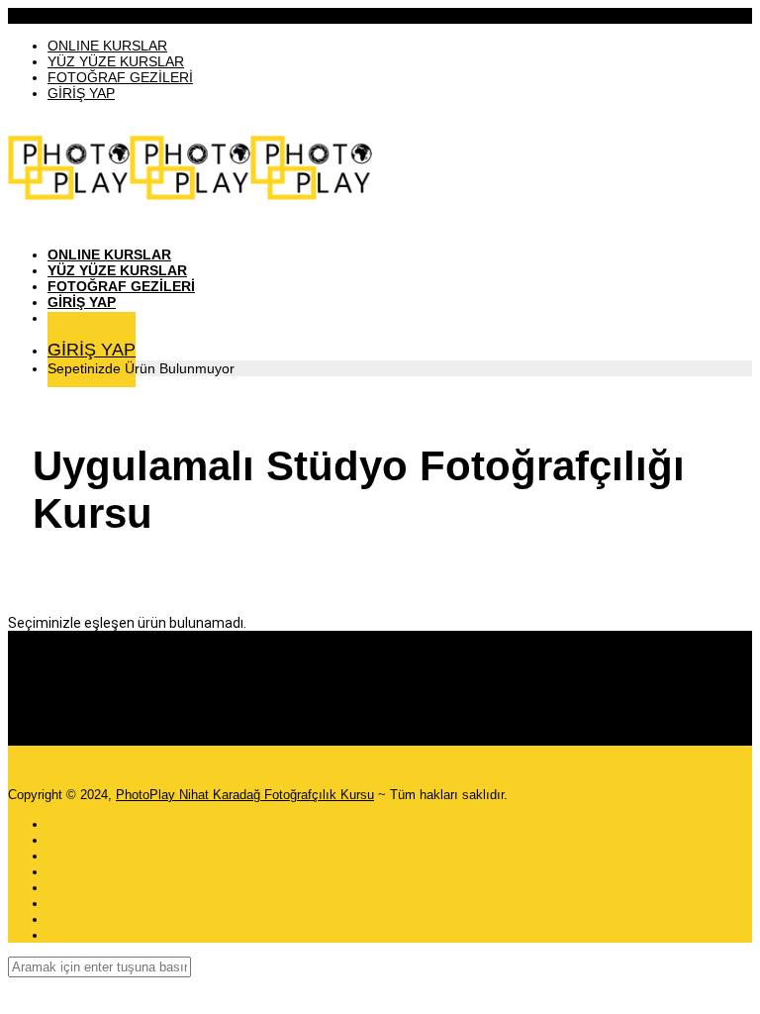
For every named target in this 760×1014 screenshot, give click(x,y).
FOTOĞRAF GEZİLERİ (120, 77)
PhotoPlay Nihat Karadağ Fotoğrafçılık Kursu (245, 794)
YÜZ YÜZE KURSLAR (116, 61)
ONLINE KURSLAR (107, 45)
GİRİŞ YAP (81, 93)
